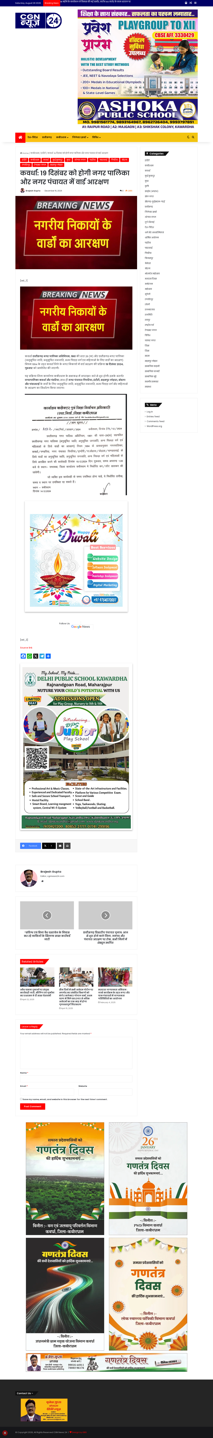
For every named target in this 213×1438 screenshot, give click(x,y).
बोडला (124, 159)
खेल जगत (149, 196)
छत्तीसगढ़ (47, 137)
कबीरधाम (61, 137)
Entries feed (153, 416)
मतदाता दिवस (151, 278)
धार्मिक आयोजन (152, 237)
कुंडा (68, 159)
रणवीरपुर (26, 164)
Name (24, 973)
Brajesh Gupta (33, 190)
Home (25, 153)
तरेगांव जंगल (80, 159)
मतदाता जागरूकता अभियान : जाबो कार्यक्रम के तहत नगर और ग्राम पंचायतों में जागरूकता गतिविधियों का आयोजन (114, 894)
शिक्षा (147, 345)
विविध (95, 137)
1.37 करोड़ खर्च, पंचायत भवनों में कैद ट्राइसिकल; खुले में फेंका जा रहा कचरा (91, 1)
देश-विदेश (33, 137)
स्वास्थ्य (148, 386)
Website (82, 986)
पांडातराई (103, 159)
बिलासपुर (149, 258)
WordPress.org (154, 426)
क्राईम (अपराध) (151, 191)
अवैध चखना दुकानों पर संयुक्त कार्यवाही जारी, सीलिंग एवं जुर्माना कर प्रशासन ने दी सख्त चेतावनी (37, 892)
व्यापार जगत (150, 340)
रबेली (147, 304)
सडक (147, 355)
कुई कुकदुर (58, 159)
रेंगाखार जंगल (40, 164)
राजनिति (148, 314)
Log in (150, 411)
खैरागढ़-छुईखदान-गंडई (155, 201)
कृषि (147, 186)
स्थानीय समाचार (151, 381)
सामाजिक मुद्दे (151, 376)
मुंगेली (147, 294)
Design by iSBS (79, 1332)
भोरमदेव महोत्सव (152, 273)
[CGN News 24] (38, 21)
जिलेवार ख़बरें (79, 137)
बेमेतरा (148, 263)
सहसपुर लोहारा (56, 164)
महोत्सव (148, 289)
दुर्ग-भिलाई (149, 222)
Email (24, 986)
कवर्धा (45, 159)
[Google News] (82, 525)
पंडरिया (93, 159)
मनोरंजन (149, 283)
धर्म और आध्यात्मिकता (154, 232)
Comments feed (155, 421)
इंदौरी (43, 153)
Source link (26, 547)
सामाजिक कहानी (152, 366)
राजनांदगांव (150, 309)
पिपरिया (114, 159)
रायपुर (147, 319)
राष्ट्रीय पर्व (149, 325)
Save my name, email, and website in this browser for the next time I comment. (65, 999)
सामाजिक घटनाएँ (152, 371)
